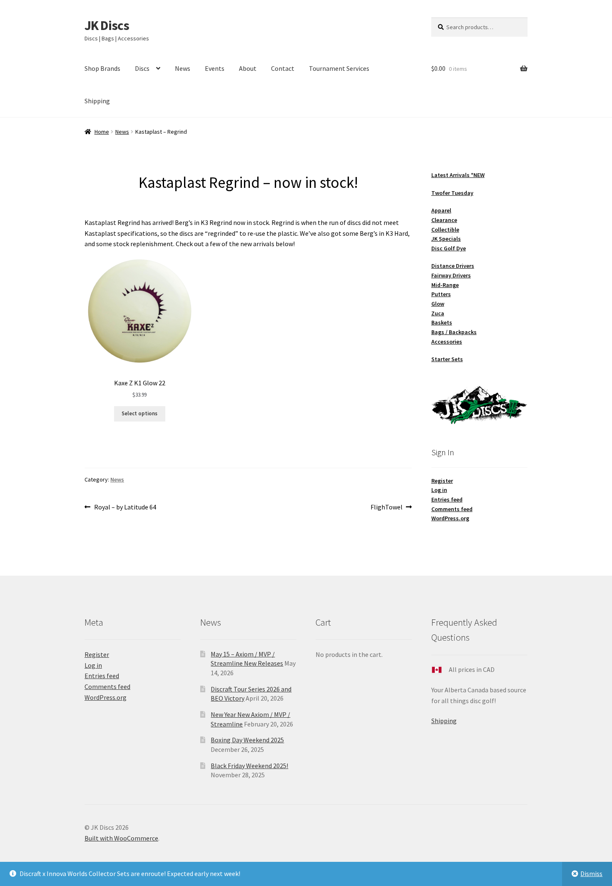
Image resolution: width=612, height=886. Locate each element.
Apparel (441, 210)
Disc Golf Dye (448, 248)
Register (442, 480)
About (247, 68)
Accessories (446, 341)
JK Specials (446, 238)
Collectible (445, 229)
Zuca (437, 313)
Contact (282, 68)
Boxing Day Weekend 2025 (247, 740)
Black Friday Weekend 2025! (249, 765)
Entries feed (447, 499)
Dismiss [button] (591, 873)
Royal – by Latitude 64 (125, 507)
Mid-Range (445, 285)
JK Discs (107, 25)
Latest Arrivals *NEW (458, 175)
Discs (142, 68)
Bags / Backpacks (454, 332)
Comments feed (452, 509)
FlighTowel (387, 507)
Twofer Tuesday (452, 193)
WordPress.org (450, 518)
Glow (437, 303)
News (182, 68)
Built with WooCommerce (121, 838)
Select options (139, 413)
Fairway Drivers (451, 275)
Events (214, 68)
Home (102, 131)
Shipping (97, 101)
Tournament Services (339, 68)
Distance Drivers (452, 266)
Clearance (444, 220)
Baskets (441, 322)
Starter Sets (447, 359)
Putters (441, 294)
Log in (439, 490)
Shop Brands (102, 68)
